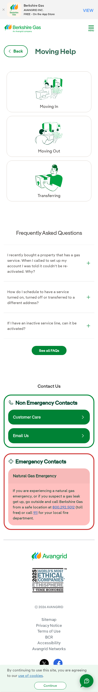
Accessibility (49, 642)
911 (35, 512)
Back (18, 51)
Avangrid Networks (49, 648)
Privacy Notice (49, 625)
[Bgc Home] (22, 28)
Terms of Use (49, 631)
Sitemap (48, 619)
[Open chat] (86, 680)
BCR (49, 637)
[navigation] (91, 28)
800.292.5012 (63, 507)
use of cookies (30, 675)
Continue (50, 686)
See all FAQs (49, 350)
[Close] (3, 9)
